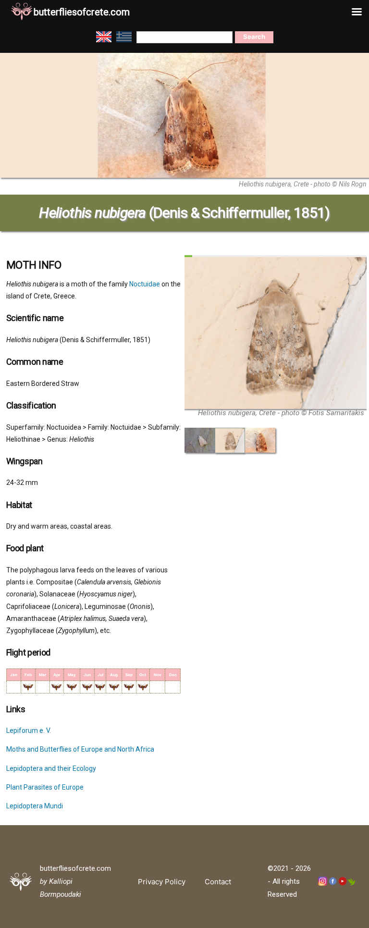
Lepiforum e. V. (28, 730)
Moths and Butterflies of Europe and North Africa (80, 749)
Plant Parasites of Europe (45, 787)
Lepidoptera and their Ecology (51, 768)
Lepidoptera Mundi (34, 806)
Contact (218, 881)
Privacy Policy (161, 881)
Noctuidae (144, 284)
